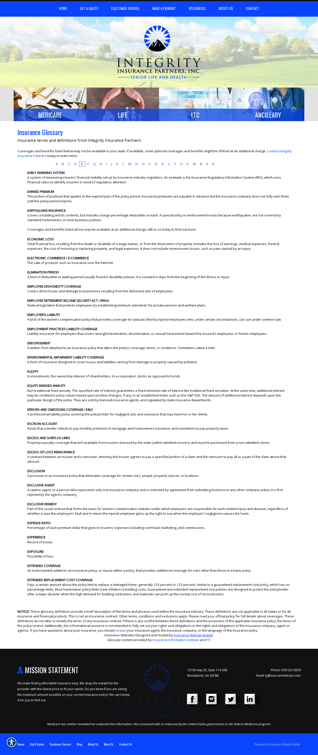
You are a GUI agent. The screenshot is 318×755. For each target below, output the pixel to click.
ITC (208, 640)
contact (120, 630)
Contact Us (125, 744)
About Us (93, 744)
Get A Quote (37, 744)
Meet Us (109, 744)
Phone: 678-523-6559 (286, 670)
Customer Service (60, 744)
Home (20, 744)
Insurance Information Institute (176, 640)
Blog (79, 744)
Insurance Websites (120, 635)
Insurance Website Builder (193, 635)
